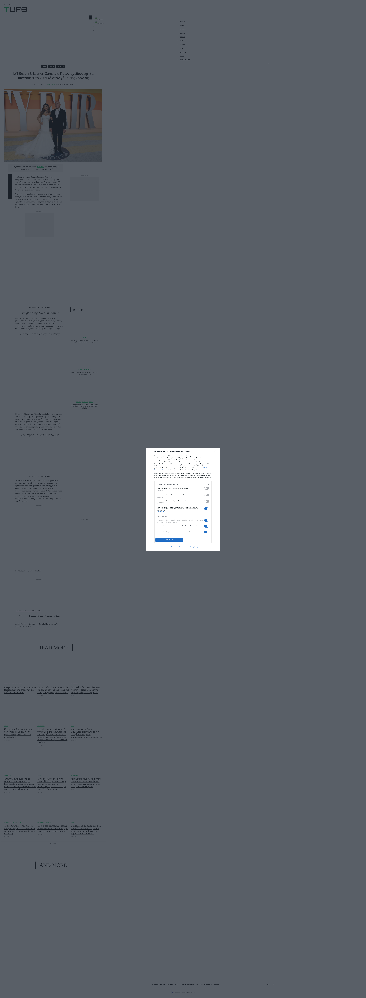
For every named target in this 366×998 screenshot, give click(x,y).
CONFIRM (169, 540)
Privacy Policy (194, 547)
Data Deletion (172, 547)
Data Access (183, 547)
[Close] (216, 451)
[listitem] (183, 484)
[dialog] (183, 499)
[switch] (206, 488)
